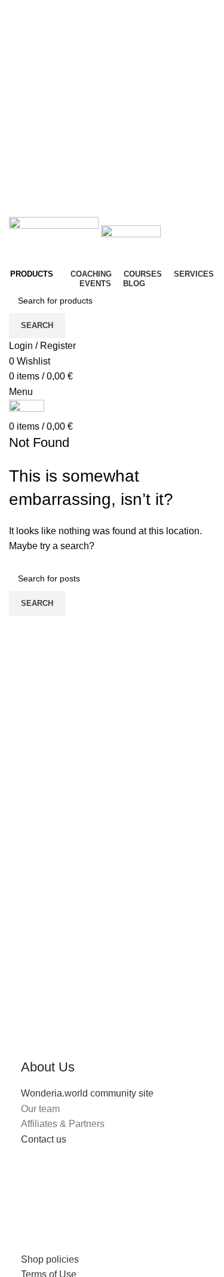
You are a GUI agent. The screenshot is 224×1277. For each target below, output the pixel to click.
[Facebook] (36, 1186)
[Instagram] (133, 1186)
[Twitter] (68, 1186)
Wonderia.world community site (87, 1093)
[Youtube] (100, 1186)
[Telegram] (36, 1220)
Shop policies (50, 1259)
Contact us (43, 1139)
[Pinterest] (165, 1186)
